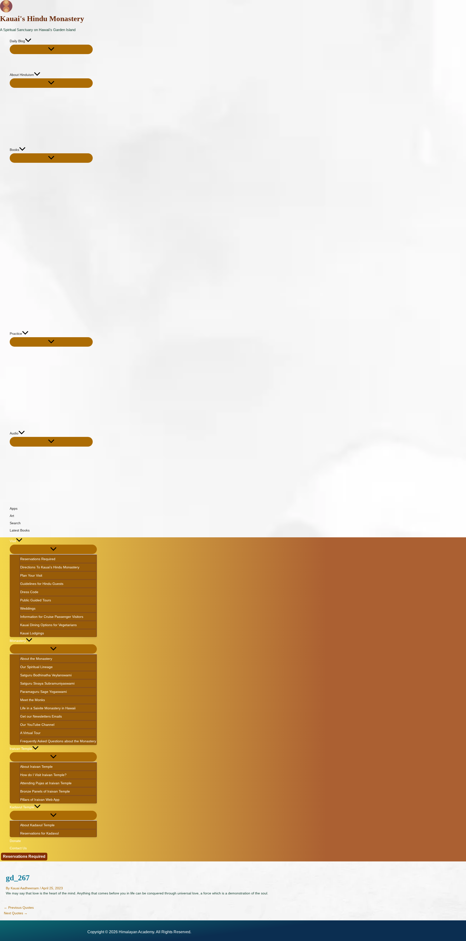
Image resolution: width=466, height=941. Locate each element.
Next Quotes (15, 913)
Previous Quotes (19, 907)
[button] (28, 41)
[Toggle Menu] (51, 49)
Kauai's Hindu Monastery (42, 18)
